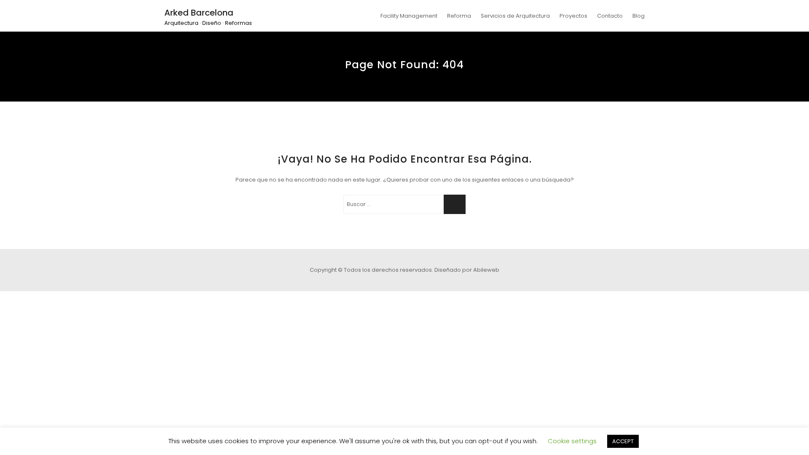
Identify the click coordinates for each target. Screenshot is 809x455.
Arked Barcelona (198, 13)
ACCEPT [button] (623, 441)
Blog (638, 16)
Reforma (459, 16)
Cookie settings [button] (572, 440)
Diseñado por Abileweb (466, 270)
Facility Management (408, 16)
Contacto (610, 16)
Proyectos (573, 16)
